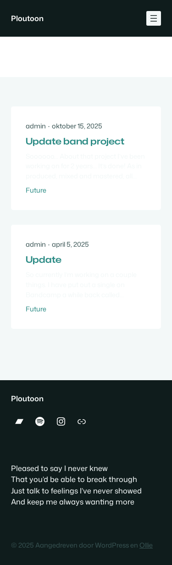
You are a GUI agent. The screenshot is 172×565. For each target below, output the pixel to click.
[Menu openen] (153, 18)
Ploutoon (27, 18)
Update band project (75, 141)
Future (36, 190)
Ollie (146, 545)
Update (43, 260)
